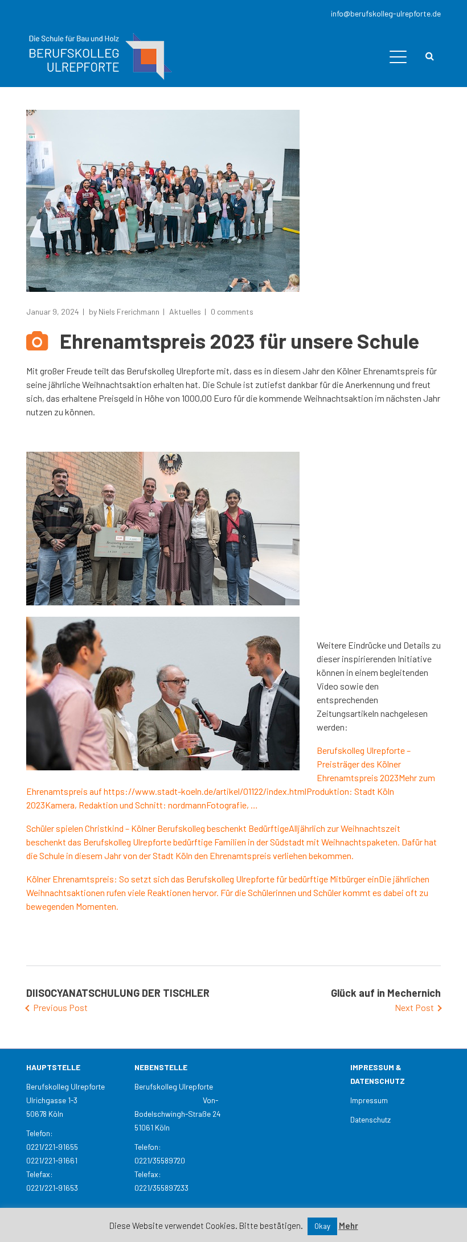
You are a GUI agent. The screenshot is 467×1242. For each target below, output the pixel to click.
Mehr (348, 1225)
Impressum (369, 1100)
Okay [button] (322, 1226)
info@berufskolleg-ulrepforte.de (386, 13)
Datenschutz (370, 1119)
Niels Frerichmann (129, 311)
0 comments (232, 311)
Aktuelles (185, 311)
